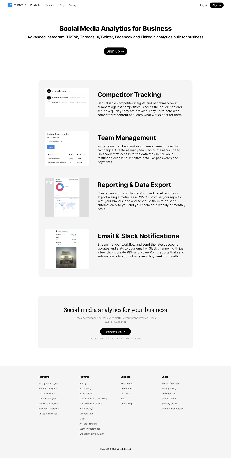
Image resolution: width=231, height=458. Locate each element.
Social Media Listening (91, 403)
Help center (127, 383)
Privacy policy (169, 388)
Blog (62, 5)
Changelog (126, 403)
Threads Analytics (47, 398)
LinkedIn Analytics (47, 413)
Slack (82, 418)
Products (35, 5)
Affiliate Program (88, 423)
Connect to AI (87, 413)
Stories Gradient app (90, 428)
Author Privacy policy (173, 408)
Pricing (72, 5)
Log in (203, 5)
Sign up (216, 5)
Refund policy (169, 398)
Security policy (169, 403)
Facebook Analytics (48, 408)
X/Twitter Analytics (48, 403)
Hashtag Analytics (47, 388)
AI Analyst (85, 408)
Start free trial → (115, 331)
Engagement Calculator (92, 433)
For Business (86, 393)
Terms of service (170, 383)
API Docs (125, 393)
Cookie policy (169, 393)
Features (50, 5)
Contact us (126, 388)
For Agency (85, 388)
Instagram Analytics (48, 383)
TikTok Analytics (46, 393)
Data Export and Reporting (93, 398)
